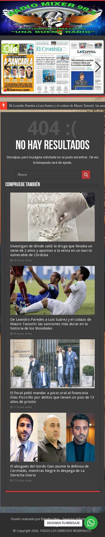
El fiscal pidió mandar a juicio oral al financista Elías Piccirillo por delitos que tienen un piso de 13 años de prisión (52, 397)
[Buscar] (86, 175)
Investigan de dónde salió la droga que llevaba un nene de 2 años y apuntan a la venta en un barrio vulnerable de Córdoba (51, 250)
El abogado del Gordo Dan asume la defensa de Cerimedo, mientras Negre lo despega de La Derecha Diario (49, 470)
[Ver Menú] (6, 13)
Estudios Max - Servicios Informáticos (67, 519)
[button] (98, 67)
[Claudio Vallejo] (52, 18)
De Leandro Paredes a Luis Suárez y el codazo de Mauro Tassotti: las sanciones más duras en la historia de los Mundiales (50, 324)
